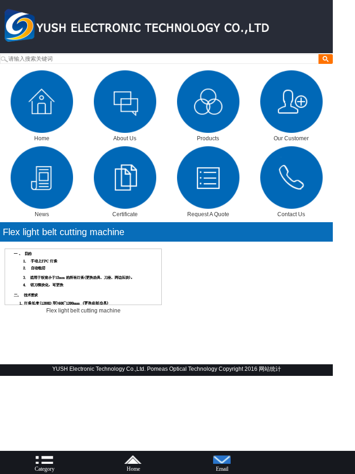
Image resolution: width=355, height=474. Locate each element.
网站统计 (270, 369)
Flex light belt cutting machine (63, 232)
